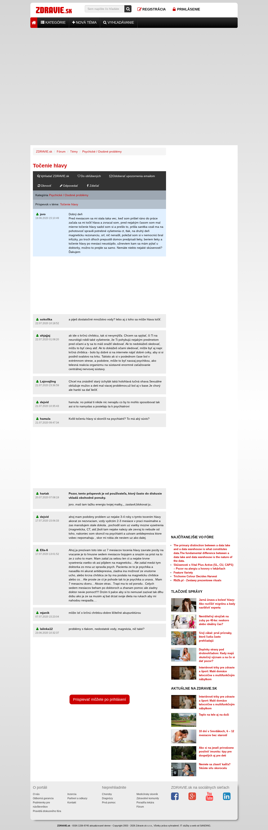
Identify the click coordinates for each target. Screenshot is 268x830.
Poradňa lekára (145, 802)
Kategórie (55, 23)
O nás (36, 794)
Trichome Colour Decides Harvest (195, 576)
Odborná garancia (43, 798)
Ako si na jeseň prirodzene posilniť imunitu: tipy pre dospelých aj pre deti (216, 751)
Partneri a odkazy (77, 798)
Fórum (61, 151)
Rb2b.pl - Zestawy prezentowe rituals (197, 580)
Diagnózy (107, 798)
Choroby (107, 794)
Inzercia (71, 794)
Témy (74, 151)
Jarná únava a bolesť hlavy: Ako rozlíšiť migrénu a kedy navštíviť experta (217, 603)
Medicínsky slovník (147, 794)
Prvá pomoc (109, 802)
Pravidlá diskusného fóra (47, 811)
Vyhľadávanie (120, 23)
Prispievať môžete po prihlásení (99, 699)
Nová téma (86, 23)
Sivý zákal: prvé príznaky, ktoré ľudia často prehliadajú (215, 636)
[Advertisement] (134, 57)
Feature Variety (183, 572)
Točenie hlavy (69, 204)
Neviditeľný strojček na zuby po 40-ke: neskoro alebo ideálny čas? (214, 620)
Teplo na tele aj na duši (214, 714)
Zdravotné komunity (148, 798)
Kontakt (71, 802)
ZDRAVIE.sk (44, 151)
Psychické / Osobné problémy (102, 151)
